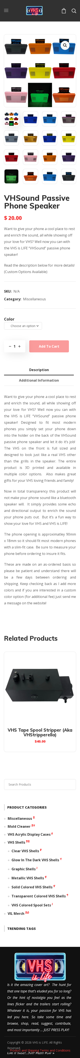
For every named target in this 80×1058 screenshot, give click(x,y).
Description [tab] (39, 369)
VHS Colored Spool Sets (31, 905)
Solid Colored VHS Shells (32, 887)
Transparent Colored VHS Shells (39, 896)
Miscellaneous (34, 299)
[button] (63, 10)
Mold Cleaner (19, 826)
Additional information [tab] (39, 380)
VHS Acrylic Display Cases (29, 834)
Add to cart (49, 346)
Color (9, 319)
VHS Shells (16, 842)
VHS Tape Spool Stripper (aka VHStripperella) (40, 732)
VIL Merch (16, 913)
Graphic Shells (24, 869)
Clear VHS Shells (25, 851)
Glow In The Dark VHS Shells (35, 860)
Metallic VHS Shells (28, 878)
